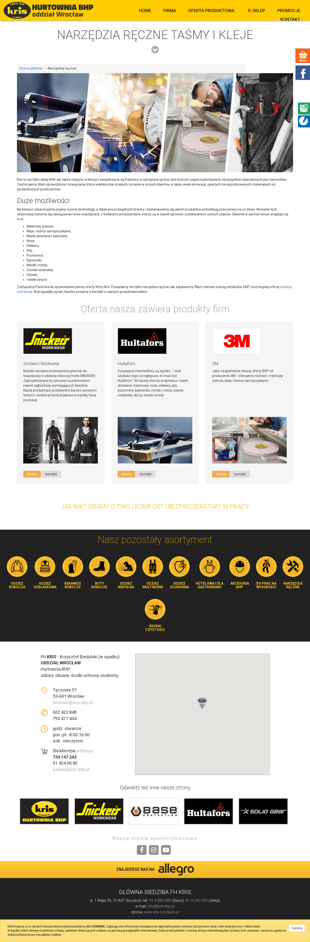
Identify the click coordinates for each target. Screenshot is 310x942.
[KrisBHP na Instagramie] (154, 850)
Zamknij (296, 928)
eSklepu (84, 750)
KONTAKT (290, 19)
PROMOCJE (288, 10)
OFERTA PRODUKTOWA (211, 10)
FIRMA (169, 10)
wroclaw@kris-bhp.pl (73, 702)
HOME (145, 10)
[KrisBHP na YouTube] (166, 850)
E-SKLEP (256, 10)
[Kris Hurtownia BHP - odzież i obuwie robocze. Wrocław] (50, 10)
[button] (202, 708)
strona (32, 474)
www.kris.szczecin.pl (161, 912)
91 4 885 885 (160, 900)
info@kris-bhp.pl (161, 906)
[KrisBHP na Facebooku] (142, 850)
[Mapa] (303, 108)
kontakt (51, 474)
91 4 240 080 (196, 900)
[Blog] (303, 121)
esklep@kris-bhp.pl (71, 769)
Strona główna (30, 68)
